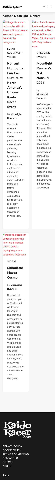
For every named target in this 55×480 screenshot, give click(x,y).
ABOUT (7, 466)
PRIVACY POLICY (12, 446)
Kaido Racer (16, 7)
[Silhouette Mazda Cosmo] (16, 244)
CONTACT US (10, 458)
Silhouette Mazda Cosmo (15, 273)
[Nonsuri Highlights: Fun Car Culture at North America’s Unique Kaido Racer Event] (16, 32)
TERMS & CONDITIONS (16, 454)
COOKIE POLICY (12, 450)
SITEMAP (8, 462)
